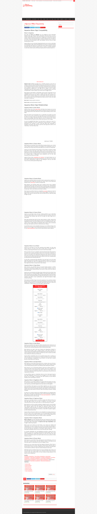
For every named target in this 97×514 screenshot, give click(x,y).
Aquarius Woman (28, 465)
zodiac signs (33, 182)
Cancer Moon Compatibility (35, 457)
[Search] (74, 1)
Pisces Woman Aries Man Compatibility (28, 492)
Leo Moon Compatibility (45, 457)
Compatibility (24, 19)
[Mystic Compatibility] (27, 5)
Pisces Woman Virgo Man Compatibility (50, 501)
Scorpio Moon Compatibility (46, 458)
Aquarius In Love (28, 468)
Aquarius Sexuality (28, 469)
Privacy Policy (44, 512)
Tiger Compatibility (28, 470)
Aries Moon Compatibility (29, 456)
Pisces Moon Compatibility (35, 460)
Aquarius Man (27, 464)
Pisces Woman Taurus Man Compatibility (39, 492)
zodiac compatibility (31, 228)
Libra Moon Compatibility (35, 458)
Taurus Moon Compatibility (40, 456)
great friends (37, 109)
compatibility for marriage (39, 157)
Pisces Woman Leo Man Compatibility (39, 501)
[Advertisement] (55, 10)
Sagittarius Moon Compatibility (30, 459)
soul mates (45, 191)
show (53, 474)
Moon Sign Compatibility (45, 460)
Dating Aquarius (28, 466)
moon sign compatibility (45, 394)
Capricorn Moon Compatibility (42, 459)
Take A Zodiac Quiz (40, 81)
